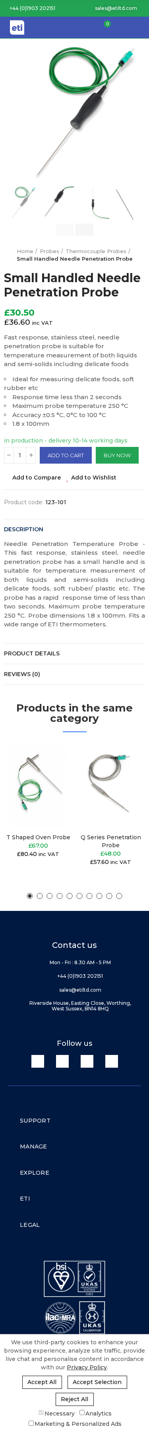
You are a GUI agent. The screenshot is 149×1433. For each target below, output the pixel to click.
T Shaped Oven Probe (38, 837)
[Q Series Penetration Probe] (111, 784)
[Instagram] (111, 1061)
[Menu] (139, 27)
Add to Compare (36, 477)
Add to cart (66, 455)
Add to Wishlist (93, 477)
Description (23, 529)
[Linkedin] (37, 1061)
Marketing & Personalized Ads (78, 1423)
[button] (29, 8)
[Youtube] (87, 1061)
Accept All (41, 1382)
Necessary (60, 1413)
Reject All (74, 1399)
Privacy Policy (87, 1367)
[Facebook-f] (62, 1061)
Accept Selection (97, 1382)
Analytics (98, 1413)
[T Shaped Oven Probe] (38, 784)
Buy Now (117, 455)
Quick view (53, 788)
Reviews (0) (22, 674)
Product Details (32, 653)
